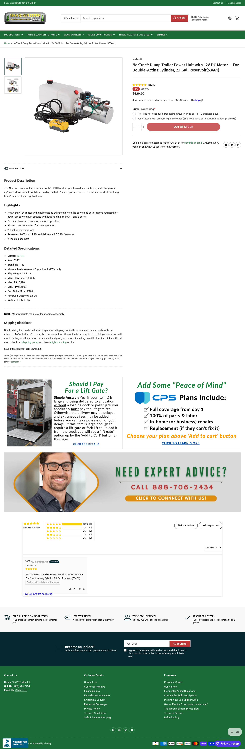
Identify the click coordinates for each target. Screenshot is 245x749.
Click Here (21, 690)
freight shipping (57, 342)
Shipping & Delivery (94, 699)
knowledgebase (205, 620)
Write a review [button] (186, 525)
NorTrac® (137, 59)
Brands (161, 34)
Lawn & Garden (72, 34)
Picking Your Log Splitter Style (181, 699)
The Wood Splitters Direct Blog (181, 708)
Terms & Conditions (95, 713)
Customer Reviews (94, 686)
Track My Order (233, 3)
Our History (170, 686)
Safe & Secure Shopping (97, 717)
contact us (15, 362)
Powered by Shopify (41, 743)
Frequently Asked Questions (180, 691)
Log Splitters (12, 34)
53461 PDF (20, 256)
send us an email (193, 142)
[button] (139, 85)
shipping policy (30, 342)
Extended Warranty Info (97, 695)
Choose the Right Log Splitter (180, 695)
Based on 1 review (31, 527)
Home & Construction (100, 34)
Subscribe (179, 643)
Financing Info (92, 691)
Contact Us (218, 3)
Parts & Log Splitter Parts (42, 34)
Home (7, 43)
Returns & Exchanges (96, 704)
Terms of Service (173, 713)
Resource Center (173, 682)
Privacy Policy (92, 708)
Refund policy (171, 717)
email (165, 620)
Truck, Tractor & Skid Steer (134, 34)
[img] (55, 569)
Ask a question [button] (210, 525)
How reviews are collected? (38, 593)
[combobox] (135, 18)
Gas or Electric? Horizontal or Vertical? (186, 704)
